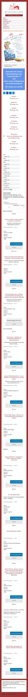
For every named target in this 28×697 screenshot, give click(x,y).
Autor (4, 154)
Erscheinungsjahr (7, 174)
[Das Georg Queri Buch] (14, 489)
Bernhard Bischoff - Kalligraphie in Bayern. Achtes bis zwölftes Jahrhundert (14, 458)
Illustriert (5, 177)
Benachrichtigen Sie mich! (14, 320)
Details (14, 247)
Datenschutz (6, 28)
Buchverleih (6, 23)
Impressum (6, 26)
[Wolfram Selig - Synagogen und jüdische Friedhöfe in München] (14, 640)
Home (4, 18)
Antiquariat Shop (7, 21)
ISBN (4, 162)
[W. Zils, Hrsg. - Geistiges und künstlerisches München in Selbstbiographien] (14, 331)
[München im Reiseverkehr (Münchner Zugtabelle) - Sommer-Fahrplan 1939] (14, 251)
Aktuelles (5, 19)
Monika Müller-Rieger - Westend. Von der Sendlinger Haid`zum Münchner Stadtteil (14, 416)
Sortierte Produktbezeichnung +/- (11, 203)
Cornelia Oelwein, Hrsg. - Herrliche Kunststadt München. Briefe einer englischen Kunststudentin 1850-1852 (14, 296)
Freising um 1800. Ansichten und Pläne (14, 609)
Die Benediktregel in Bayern (14, 531)
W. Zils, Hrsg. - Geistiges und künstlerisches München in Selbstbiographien (14, 339)
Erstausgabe (6, 185)
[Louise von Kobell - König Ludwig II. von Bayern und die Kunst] (14, 213)
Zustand (5, 166)
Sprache (5, 170)
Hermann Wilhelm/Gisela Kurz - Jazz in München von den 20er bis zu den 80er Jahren (14, 377)
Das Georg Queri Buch (14, 494)
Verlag (4, 158)
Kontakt (5, 24)
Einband (5, 181)
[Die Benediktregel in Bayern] (14, 525)
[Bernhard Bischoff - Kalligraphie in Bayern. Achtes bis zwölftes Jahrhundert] (14, 451)
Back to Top (24, 694)
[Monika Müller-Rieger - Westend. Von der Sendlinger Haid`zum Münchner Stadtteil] (14, 409)
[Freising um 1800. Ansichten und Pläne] (14, 604)
